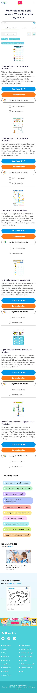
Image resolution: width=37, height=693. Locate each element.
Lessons (24, 28)
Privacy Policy (22, 685)
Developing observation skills (17, 507)
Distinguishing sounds (15, 494)
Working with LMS (26, 649)
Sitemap (5, 671)
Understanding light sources (17, 483)
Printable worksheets (10, 28)
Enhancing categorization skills (18, 488)
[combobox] (10, 34)
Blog (4, 653)
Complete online (18, 95)
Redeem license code (27, 664)
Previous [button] (3, 560)
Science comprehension (15, 518)
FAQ (22, 671)
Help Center (7, 675)
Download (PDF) (19, 89)
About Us (6, 656)
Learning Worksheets (15, 583)
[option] (19, 560)
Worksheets (7, 645)
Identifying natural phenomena (13, 500)
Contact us (6, 660)
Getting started (25, 645)
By (3, 34)
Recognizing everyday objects (18, 513)
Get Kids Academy (27, 656)
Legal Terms (13, 685)
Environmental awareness (16, 524)
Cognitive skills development (17, 535)
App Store (6, 664)
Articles (10, 546)
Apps (5, 649)
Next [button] (34, 560)
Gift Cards (24, 660)
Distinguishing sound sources (17, 529)
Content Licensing (27, 667)
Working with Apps (27, 653)
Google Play (7, 667)
